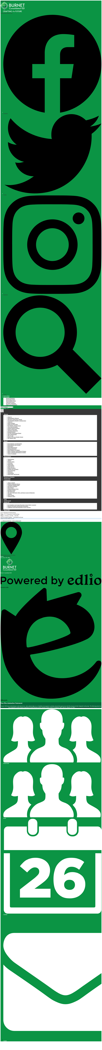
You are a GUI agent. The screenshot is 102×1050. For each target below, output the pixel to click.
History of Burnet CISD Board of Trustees (16, 451)
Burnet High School (10, 399)
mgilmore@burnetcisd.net (88, 707)
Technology (10, 471)
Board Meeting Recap (12, 447)
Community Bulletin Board (13, 485)
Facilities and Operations (12, 469)
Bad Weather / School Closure (14, 425)
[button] (6, 397)
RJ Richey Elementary (11, 403)
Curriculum (9, 463)
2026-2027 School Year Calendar (14, 419)
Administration (10, 459)
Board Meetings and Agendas (13, 445)
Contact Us (9, 422)
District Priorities (11, 423)
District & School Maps (12, 424)
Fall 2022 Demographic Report (14, 433)
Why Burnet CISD (11, 438)
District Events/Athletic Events (7, 518)
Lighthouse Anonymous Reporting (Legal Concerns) (19, 507)
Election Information (12, 448)
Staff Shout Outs (11, 491)
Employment (10, 464)
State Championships (12, 434)
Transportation (10, 473)
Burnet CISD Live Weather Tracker (15, 437)
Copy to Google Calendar (6, 517)
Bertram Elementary (10, 398)
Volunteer (9, 494)
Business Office (10, 461)
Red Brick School (11, 490)
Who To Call (10, 435)
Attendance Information (12, 430)
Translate (11, 408)
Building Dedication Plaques (13, 484)
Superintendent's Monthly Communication (16, 420)
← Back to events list (6, 520)
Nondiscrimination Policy (13, 489)
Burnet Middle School (11, 401)
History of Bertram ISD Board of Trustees (16, 452)
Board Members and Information (14, 443)
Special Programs (11, 470)
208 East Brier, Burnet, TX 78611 (8, 555)
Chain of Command (11, 453)
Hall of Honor (10, 487)
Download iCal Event (18, 517)
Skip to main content (5, 1)
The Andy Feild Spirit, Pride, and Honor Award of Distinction (21, 492)
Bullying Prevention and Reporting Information (17, 506)
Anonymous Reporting (12, 427)
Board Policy (10, 446)
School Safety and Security (13, 474)
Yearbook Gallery (11, 496)
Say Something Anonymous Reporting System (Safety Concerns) (21, 505)
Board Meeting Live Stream (13, 450)
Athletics (9, 460)
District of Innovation (12, 429)
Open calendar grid (16, 520)
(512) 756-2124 (7, 556)
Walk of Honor (10, 495)
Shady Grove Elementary (11, 404)
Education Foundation (12, 486)
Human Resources (11, 468)
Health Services (10, 466)
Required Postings (11, 432)
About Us (9, 417)
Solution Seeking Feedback (13, 428)
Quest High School (10, 402)
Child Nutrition (10, 465)
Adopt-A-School (11, 482)
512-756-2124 (78, 707)
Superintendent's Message (13, 418)
